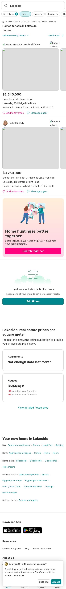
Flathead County (38, 22)
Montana (25, 22)
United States (12, 22)
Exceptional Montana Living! (17, 99)
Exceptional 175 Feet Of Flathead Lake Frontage (28, 177)
